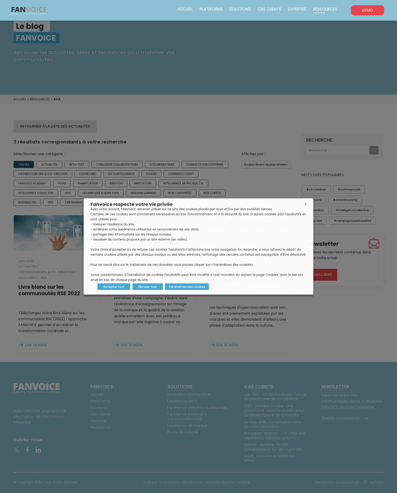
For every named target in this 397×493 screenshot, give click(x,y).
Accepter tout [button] (114, 287)
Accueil (185, 9)
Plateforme (211, 9)
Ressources (325, 9)
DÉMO (367, 10)
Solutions (240, 9)
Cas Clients (269, 9)
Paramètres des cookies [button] (187, 287)
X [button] (305, 204)
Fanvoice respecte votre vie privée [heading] (132, 204)
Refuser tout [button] (147, 287)
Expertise (297, 9)
